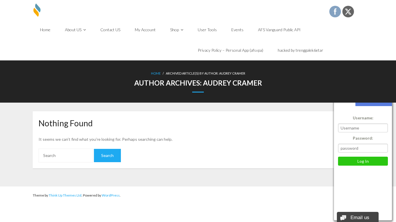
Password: (363, 138)
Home (156, 73)
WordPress (111, 195)
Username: (363, 117)
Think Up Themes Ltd (65, 195)
